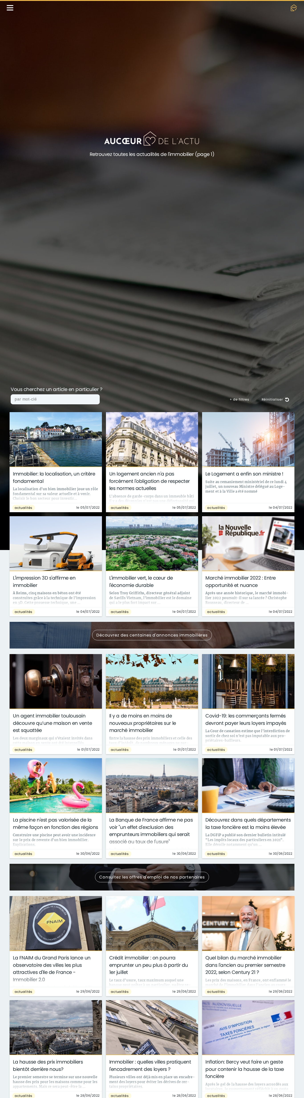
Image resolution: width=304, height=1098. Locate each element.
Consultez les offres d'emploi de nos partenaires (152, 877)
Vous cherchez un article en (56, 389)
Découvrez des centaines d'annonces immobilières (152, 635)
